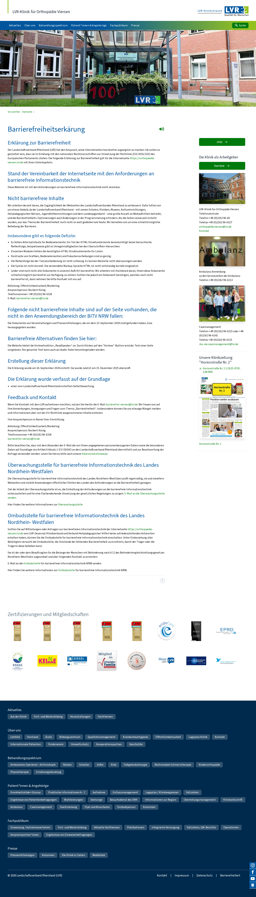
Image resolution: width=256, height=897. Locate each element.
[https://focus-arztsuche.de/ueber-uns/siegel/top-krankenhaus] (77, 631)
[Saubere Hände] (137, 661)
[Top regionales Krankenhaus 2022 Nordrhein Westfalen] (18, 631)
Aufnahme (99, 792)
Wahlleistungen (73, 799)
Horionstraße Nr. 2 (210, 444)
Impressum (182, 875)
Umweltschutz (80, 744)
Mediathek (98, 855)
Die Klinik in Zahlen (73, 855)
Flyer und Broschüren (97, 807)
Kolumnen (149, 807)
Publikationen (135, 827)
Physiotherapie (19, 772)
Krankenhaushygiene (135, 737)
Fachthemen (105, 716)
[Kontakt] (252, 885)
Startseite (27, 111)
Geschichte (136, 744)
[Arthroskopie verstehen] (196, 661)
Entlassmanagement (125, 792)
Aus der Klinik (18, 716)
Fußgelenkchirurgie (135, 764)
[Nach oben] (162, 580)
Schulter (84, 764)
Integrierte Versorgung (165, 827)
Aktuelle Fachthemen (107, 827)
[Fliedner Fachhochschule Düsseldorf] (226, 661)
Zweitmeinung (68, 807)
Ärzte (48, 737)
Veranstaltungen (80, 716)
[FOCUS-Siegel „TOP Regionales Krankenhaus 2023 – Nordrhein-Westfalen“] (47, 631)
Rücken (67, 764)
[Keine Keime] (47, 661)
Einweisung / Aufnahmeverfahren (30, 827)
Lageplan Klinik (198, 737)
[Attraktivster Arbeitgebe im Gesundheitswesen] (196, 631)
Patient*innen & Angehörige (28, 785)
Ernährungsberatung (48, 772)
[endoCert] (166, 631)
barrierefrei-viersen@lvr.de (32, 298)
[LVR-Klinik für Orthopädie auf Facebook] (252, 872)
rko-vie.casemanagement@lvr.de (218, 344)
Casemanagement (41, 807)
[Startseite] (223, 11)
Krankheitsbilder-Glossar (25, 792)
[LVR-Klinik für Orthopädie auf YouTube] (252, 878)
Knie (113, 764)
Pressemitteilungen (22, 855)
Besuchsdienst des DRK (123, 799)
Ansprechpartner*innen (24, 835)
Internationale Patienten (25, 744)
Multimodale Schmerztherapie (173, 764)
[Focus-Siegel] (107, 631)
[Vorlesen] (162, 129)
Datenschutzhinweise (95, 454)
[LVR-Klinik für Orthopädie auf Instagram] (252, 865)
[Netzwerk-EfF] (107, 661)
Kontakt (204, 231)
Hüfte (100, 764)
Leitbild (15, 737)
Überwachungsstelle (70, 504)
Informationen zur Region (160, 799)
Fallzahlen (192, 792)
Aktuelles (14, 710)
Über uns (14, 730)
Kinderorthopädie (209, 764)
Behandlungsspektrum (24, 758)
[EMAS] (18, 661)
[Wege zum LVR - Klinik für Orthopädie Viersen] (166, 661)
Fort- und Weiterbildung (48, 716)
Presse (12, 848)
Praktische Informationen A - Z (66, 792)
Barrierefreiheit (230, 875)
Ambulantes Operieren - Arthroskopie (33, 764)
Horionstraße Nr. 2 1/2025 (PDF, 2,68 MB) (221, 370)
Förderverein (55, 744)
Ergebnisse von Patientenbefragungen (33, 799)
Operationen (231, 827)
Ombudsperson (126, 807)
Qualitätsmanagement (101, 737)
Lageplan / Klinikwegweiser (162, 792)
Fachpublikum (18, 820)
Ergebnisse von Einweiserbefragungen (69, 835)
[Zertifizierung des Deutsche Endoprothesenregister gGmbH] (226, 631)
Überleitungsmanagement (200, 799)
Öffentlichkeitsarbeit (168, 737)
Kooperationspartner (109, 744)
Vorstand (32, 737)
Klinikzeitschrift (233, 799)
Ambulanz (16, 807)
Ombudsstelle (31, 563)
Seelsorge (96, 799)
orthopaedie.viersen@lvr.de (215, 226)
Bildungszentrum (69, 737)
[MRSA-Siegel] (77, 661)
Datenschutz (204, 875)
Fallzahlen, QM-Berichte (201, 827)
